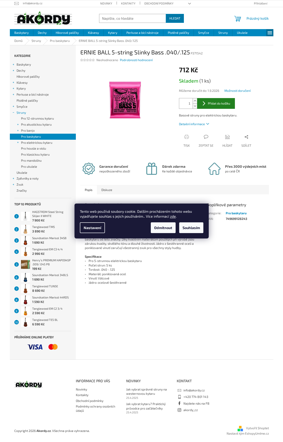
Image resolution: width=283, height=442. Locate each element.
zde (173, 216)
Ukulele (22, 172)
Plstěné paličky (27, 100)
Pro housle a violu (33, 148)
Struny (21, 112)
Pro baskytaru (31, 136)
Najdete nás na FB (196, 403)
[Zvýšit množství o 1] (195, 100)
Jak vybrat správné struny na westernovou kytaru (146, 391)
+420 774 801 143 (195, 397)
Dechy (21, 70)
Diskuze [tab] (106, 190)
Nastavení (92, 227)
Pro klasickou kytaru (35, 154)
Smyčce (22, 106)
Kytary (21, 88)
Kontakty (128, 3)
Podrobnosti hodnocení (136, 60)
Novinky (106, 3)
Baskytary (24, 64)
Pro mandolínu (31, 160)
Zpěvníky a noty (27, 178)
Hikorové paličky (28, 76)
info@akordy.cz (194, 390)
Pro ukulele (29, 166)
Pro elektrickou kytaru (36, 142)
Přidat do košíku (219, 103)
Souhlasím (191, 227)
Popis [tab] (88, 190)
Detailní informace (192, 124)
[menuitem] (21, 32)
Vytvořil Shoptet (257, 428)
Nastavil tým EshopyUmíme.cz (248, 433)
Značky (22, 190)
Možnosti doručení (237, 90)
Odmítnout (163, 227)
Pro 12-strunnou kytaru (37, 118)
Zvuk (20, 184)
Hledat (174, 18)
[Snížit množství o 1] (195, 106)
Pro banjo (28, 130)
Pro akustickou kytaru (36, 124)
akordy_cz (190, 410)
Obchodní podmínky (158, 3)
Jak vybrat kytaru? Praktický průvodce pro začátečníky (146, 406)
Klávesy (22, 82)
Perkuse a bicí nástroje (33, 94)
